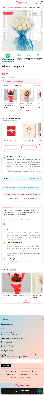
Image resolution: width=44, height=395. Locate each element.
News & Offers (25, 371)
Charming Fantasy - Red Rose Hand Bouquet (10, 104)
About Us (35, 371)
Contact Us (11, 374)
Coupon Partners (23, 374)
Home (3, 7)
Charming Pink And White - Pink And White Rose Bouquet (27, 104)
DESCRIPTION (7, 205)
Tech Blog (14, 371)
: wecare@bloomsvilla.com (15, 338)
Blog (7, 371)
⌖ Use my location (35, 178)
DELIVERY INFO (32, 205)
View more (37, 86)
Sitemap (30, 377)
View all (39, 119)
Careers (34, 374)
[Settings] (37, 2)
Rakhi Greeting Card (27, 140)
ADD (11, 147)
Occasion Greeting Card (10, 140)
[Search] (6, 2)
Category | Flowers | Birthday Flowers (17, 7)
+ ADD (11, 111)
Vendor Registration (18, 377)
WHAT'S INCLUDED (20, 205)
